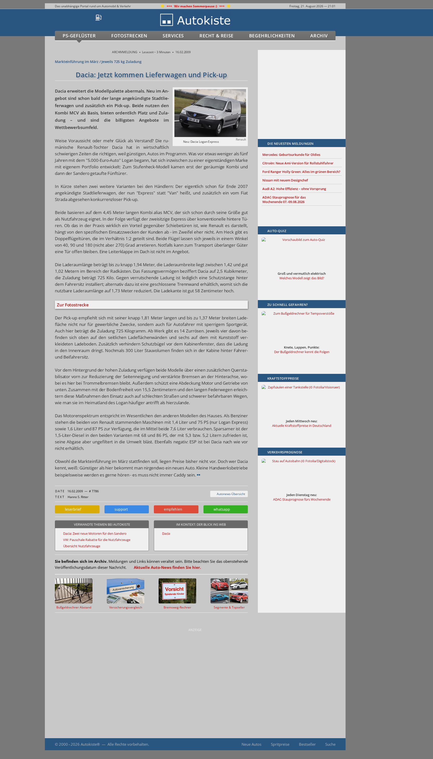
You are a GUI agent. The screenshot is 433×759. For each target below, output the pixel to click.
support (120, 509)
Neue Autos (251, 744)
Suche (330, 744)
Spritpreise (280, 744)
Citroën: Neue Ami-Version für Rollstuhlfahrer (298, 163)
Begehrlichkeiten (272, 36)
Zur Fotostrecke (73, 305)
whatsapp (220, 509)
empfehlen (172, 509)
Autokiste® (90, 744)
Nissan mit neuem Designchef (285, 180)
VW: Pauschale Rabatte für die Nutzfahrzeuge (96, 539)
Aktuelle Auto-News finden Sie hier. (167, 567)
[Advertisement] (302, 87)
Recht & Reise (216, 36)
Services (173, 36)
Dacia (166, 533)
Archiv (319, 36)
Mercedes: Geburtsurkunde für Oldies (291, 154)
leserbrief (72, 509)
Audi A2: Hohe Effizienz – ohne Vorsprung (294, 188)
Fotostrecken (129, 36)
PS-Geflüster (79, 36)
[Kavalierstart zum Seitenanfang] (356, 744)
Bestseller (307, 744)
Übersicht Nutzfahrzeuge (81, 546)
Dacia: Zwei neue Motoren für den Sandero (95, 533)
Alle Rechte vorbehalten (127, 744)
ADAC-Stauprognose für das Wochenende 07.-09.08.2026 (284, 199)
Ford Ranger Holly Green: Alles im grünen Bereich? (301, 171)
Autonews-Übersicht (230, 494)
